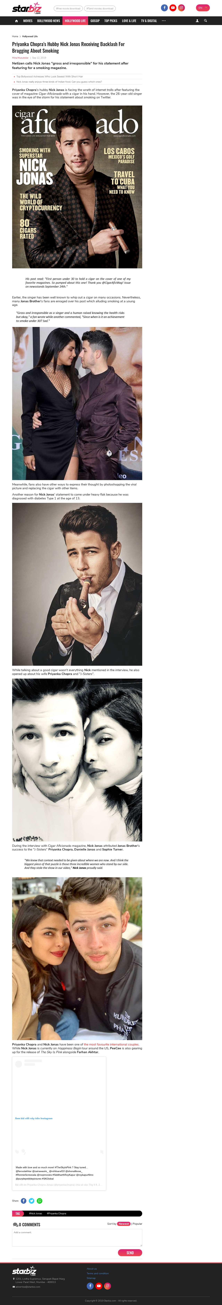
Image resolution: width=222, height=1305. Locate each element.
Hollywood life (75, 20)
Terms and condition (98, 1273)
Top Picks (110, 20)
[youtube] (172, 7)
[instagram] (181, 7)
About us (92, 1268)
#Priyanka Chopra (56, 1213)
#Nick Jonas (35, 1213)
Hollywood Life (30, 36)
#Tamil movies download (100, 8)
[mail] (189, 7)
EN (200, 8)
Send (130, 1252)
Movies (27, 20)
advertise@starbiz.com (28, 1286)
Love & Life (129, 20)
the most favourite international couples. (111, 1044)
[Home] (16, 20)
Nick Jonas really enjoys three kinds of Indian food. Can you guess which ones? (59, 81)
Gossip (95, 20)
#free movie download (68, 8)
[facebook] (164, 7)
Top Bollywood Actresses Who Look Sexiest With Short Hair (49, 76)
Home (15, 36)
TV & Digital (149, 20)
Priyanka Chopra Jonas (40, 1184)
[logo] (27, 7)
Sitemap (91, 1278)
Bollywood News (48, 20)
